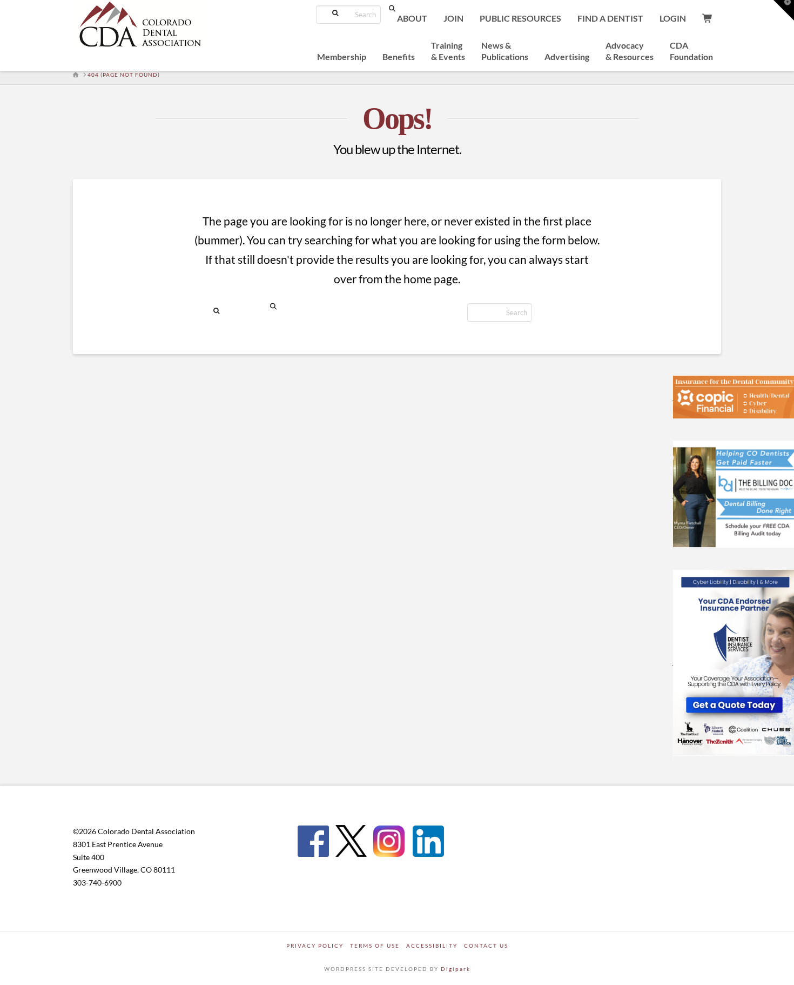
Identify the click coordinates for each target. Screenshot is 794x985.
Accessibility (431, 945)
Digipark (455, 969)
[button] (783, 10)
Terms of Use (375, 945)
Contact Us (486, 945)
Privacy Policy (315, 945)
